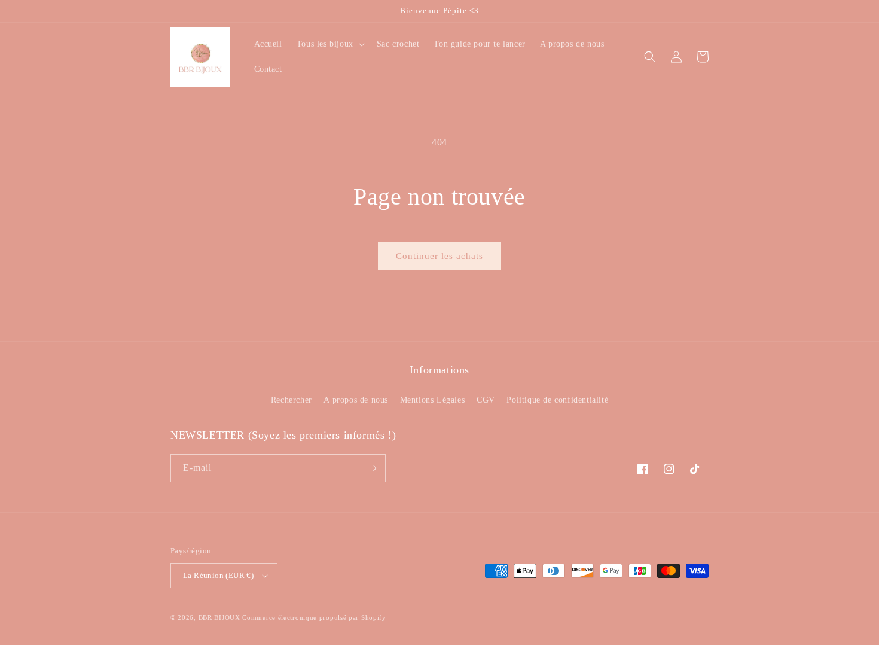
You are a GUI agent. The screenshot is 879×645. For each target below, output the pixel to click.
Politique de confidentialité (557, 399)
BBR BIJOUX (219, 617)
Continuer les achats (439, 256)
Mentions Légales (432, 399)
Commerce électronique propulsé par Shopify (314, 617)
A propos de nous (355, 399)
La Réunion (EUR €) (218, 575)
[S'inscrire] (372, 468)
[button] (329, 44)
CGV (486, 399)
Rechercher (291, 399)
